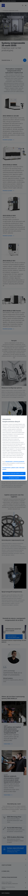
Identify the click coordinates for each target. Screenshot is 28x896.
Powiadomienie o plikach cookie (10, 467)
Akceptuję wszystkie (14, 477)
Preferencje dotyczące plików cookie (14, 473)
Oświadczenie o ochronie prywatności (14, 461)
